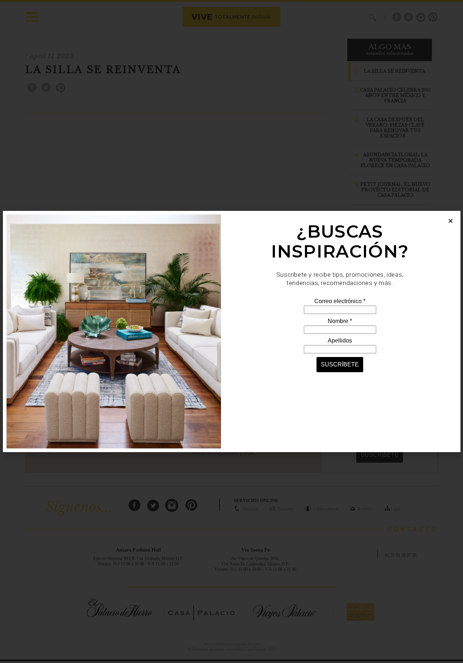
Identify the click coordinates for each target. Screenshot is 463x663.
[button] (450, 221)
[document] (231, 331)
